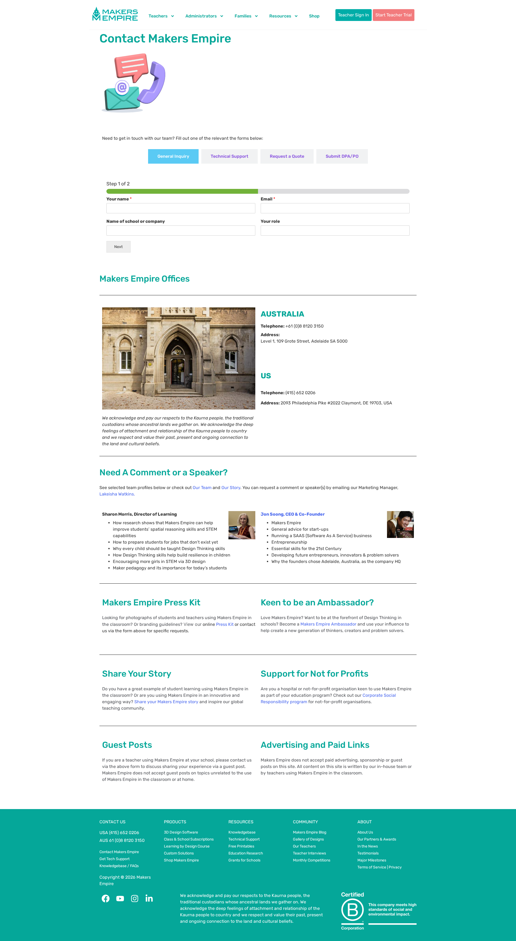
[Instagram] (134, 898)
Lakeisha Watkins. (117, 494)
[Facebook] (105, 898)
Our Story (230, 487)
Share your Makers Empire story (166, 701)
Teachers (158, 16)
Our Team (202, 487)
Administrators (201, 16)
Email (268, 199)
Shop (314, 16)
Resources (280, 16)
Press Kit (225, 624)
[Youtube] (120, 898)
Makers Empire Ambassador (328, 624)
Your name (119, 199)
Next (118, 247)
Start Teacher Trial (393, 14)
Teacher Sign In (353, 14)
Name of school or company (135, 221)
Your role (270, 221)
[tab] (173, 156)
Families (243, 16)
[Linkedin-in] (149, 898)
